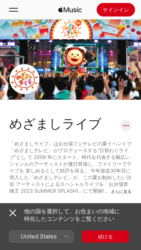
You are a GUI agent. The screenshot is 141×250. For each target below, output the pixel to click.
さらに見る (121, 191)
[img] (70, 9)
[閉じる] (12, 213)
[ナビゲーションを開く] (13, 9)
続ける (105, 237)
